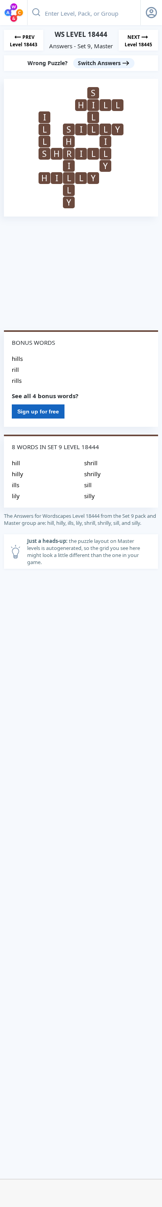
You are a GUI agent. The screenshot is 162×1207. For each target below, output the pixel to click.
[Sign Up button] (151, 12)
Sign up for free (38, 411)
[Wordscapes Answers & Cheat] (14, 12)
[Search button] (36, 12)
